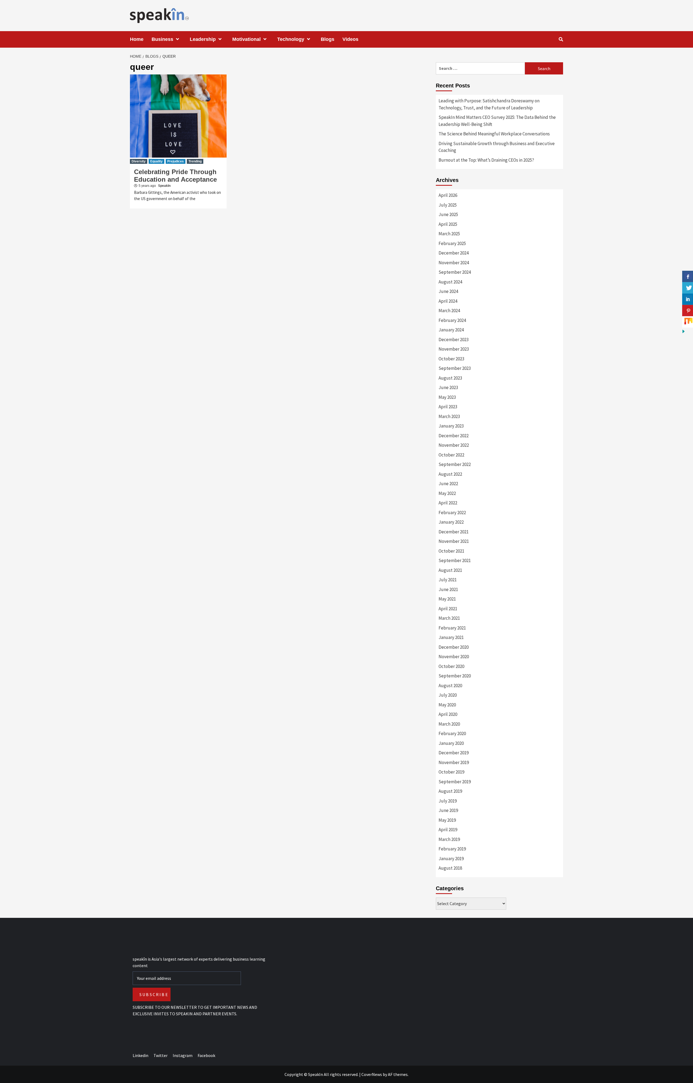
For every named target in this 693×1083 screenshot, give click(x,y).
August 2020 (450, 686)
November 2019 (454, 762)
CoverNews (371, 1074)
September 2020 (455, 676)
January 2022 (451, 522)
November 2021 (454, 541)
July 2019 (448, 801)
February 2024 (452, 320)
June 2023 (448, 387)
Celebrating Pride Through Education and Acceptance (175, 175)
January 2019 (451, 859)
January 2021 (451, 637)
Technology (290, 39)
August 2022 (450, 474)
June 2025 (448, 214)
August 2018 (450, 868)
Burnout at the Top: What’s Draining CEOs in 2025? (486, 160)
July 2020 (448, 695)
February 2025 (452, 243)
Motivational (246, 39)
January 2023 (451, 426)
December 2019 (454, 753)
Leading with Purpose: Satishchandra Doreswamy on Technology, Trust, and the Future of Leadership (489, 104)
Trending (195, 161)
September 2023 (455, 368)
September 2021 (455, 560)
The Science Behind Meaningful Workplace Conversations (494, 134)
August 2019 (450, 791)
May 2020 (447, 705)
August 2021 (450, 570)
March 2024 (449, 311)
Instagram (182, 1055)
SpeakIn (164, 186)
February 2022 (452, 513)
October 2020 (451, 666)
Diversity (139, 161)
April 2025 (448, 224)
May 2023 (447, 397)
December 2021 (454, 532)
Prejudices (175, 161)
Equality (156, 161)
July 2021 (448, 580)
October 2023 (451, 359)
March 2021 (449, 618)
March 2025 (449, 234)
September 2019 (455, 782)
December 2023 (454, 339)
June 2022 (448, 484)
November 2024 (454, 263)
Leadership (203, 39)
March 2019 (449, 839)
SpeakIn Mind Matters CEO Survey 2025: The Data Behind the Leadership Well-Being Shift (497, 120)
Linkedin (140, 1055)
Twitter (160, 1055)
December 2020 (454, 647)
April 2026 (448, 195)
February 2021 (452, 628)
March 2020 (449, 724)
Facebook (206, 1055)
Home (136, 39)
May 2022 (447, 493)
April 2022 (448, 503)
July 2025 (448, 205)
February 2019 (452, 849)
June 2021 (448, 589)
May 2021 (447, 599)
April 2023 (448, 407)
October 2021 (451, 551)
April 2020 (448, 714)
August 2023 (450, 378)
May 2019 (447, 820)
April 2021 (448, 609)
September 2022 (455, 464)
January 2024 (451, 330)
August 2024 (450, 282)
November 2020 (454, 657)
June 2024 (448, 291)
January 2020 (451, 743)
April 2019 (448, 830)
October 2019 (451, 772)
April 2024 (448, 301)
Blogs (327, 39)
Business (162, 39)
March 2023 (449, 416)
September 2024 (455, 272)
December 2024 (454, 253)
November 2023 (454, 349)
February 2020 (452, 733)
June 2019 (448, 810)
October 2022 (451, 455)
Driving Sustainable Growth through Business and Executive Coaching (497, 147)
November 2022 (454, 445)
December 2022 (454, 436)
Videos (350, 39)
